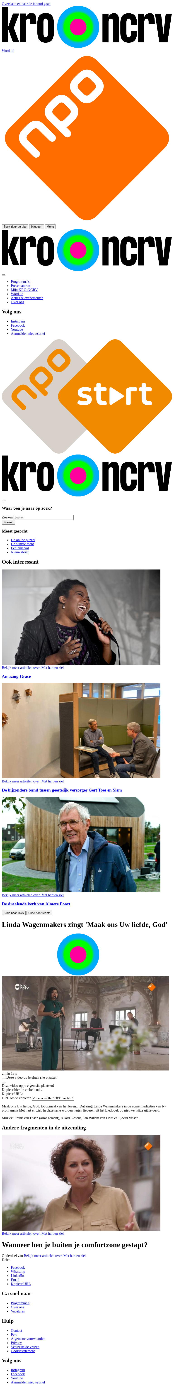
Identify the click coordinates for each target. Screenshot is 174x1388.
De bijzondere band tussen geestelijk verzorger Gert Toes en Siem (62, 790)
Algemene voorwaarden (28, 1339)
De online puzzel (23, 540)
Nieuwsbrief (20, 552)
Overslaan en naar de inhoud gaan (26, 4)
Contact (16, 1330)
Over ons (17, 1307)
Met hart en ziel (33, 668)
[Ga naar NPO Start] (87, 452)
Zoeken (7, 517)
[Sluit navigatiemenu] (3, 275)
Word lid (8, 51)
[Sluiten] (3, 1082)
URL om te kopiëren (16, 1098)
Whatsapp (18, 1271)
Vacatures (18, 1311)
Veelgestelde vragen (25, 1347)
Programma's (20, 1303)
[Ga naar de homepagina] (87, 47)
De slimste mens (22, 544)
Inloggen (36, 226)
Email (15, 1280)
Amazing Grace (16, 676)
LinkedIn (17, 1276)
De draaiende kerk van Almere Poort (36, 904)
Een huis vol (20, 548)
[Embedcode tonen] (3, 1078)
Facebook (18, 1267)
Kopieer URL (21, 1284)
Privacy (16, 1343)
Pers (14, 1335)
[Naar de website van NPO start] (87, 222)
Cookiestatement (23, 1351)
